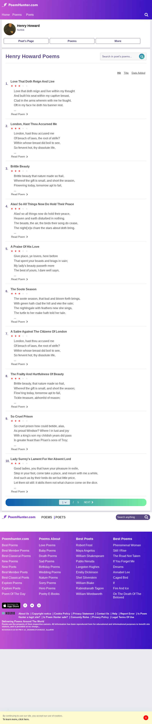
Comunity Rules (80, 617)
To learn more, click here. (16, 719)
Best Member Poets (15, 572)
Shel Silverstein (86, 577)
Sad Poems (46, 561)
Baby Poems (47, 550)
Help (114, 613)
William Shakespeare (90, 556)
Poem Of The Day (13, 593)
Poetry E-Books (49, 593)
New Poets (9, 566)
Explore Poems (12, 583)
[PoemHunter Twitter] (32, 605)
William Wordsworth (89, 593)
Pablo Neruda (85, 561)
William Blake (85, 583)
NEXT (87, 502)
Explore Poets (11, 588)
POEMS (46, 517)
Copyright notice (41, 613)
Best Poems (10, 545)
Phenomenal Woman (127, 545)
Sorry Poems (47, 583)
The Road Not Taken (126, 556)
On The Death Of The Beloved (127, 595)
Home (6, 14)
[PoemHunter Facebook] (25, 605)
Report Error (127, 613)
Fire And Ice (121, 588)
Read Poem (18, 114)
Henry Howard (28, 26)
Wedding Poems (50, 572)
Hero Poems (47, 588)
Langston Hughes (87, 566)
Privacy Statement (83, 613)
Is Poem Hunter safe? (55, 617)
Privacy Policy (100, 617)
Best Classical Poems (16, 556)
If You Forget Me (124, 561)
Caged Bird (120, 577)
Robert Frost (84, 545)
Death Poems (48, 556)
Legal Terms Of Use (123, 617)
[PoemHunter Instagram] (39, 605)
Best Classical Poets (15, 577)
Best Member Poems (15, 550)
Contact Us (103, 613)
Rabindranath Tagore (90, 588)
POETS (60, 517)
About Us (24, 613)
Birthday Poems (49, 566)
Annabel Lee (121, 572)
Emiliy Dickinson (87, 572)
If (114, 583)
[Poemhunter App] (11, 605)
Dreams (118, 566)
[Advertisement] (55, 686)
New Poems (10, 561)
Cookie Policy (62, 613)
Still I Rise (119, 550)
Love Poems (47, 545)
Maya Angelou (85, 550)
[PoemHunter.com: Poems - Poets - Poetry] (20, 5)
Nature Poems (48, 577)
